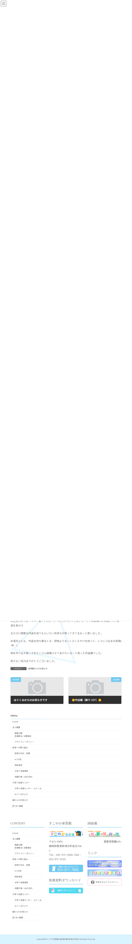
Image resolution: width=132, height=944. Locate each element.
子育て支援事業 (21, 771)
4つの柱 (17, 759)
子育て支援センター (21, 782)
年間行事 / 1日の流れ (23, 777)
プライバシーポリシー (24, 742)
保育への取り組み (20, 747)
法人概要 (16, 727)
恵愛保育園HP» (113, 841)
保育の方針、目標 (22, 753)
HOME (15, 721)
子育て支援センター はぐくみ (28, 788)
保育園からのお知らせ (37, 668)
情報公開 (22, 734)
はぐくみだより (21, 794)
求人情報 (19, 806)
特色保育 (18, 765)
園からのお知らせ (20, 800)
